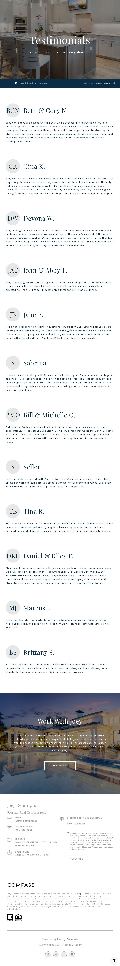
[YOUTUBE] (72, 954)
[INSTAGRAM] (56, 954)
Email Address (76, 823)
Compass (81, 894)
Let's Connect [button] (60, 765)
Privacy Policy (77, 849)
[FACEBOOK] (48, 954)
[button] (99, 83)
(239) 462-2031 (23, 830)
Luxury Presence (67, 939)
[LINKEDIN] (64, 954)
